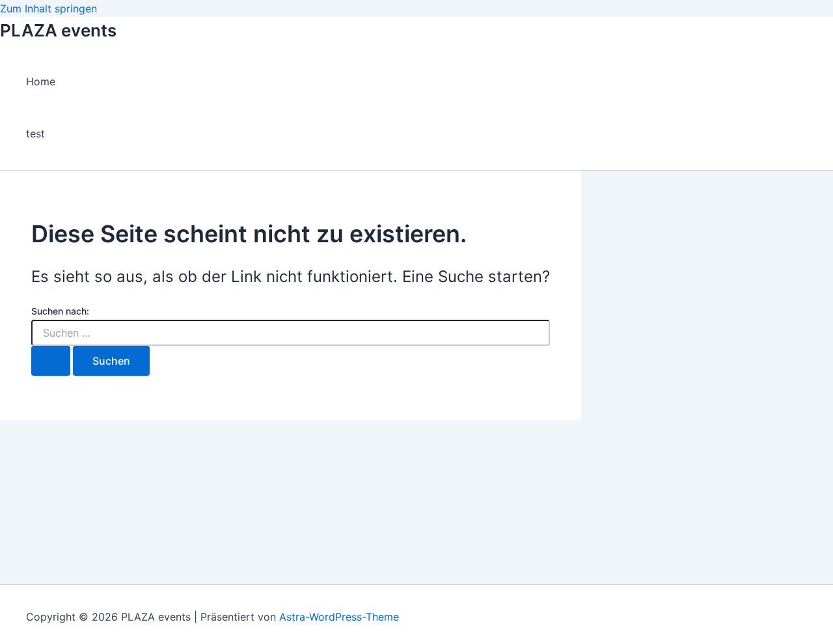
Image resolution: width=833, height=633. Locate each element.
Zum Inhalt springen (48, 8)
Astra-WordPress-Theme (339, 616)
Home (40, 81)
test (35, 133)
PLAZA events (58, 30)
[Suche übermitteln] (50, 361)
